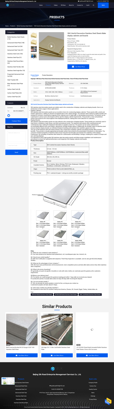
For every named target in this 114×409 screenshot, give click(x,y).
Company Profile (93, 382)
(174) (15, 38)
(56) (15, 75)
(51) (14, 57)
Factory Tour (93, 386)
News (92, 392)
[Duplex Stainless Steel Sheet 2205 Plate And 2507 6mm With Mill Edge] (92, 329)
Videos (56, 5)
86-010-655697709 (103, 1)
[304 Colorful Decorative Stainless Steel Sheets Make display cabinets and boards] (51, 46)
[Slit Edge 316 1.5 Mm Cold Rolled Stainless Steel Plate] (22, 329)
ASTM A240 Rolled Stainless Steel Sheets (66, 294)
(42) (14, 93)
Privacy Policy (93, 399)
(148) (15, 43)
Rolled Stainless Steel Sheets (24, 26)
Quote (103, 5)
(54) (14, 46)
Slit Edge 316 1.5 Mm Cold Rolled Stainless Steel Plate (20, 348)
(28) (15, 67)
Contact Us (80, 5)
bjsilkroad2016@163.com (86, 1)
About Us (71, 5)
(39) (12, 80)
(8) (13, 89)
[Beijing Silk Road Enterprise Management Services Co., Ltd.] (10, 5)
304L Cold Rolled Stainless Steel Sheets (90, 294)
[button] (34, 58)
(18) (16, 70)
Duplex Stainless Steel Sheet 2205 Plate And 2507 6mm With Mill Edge (91, 348)
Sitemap (93, 396)
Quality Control (93, 389)
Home (40, 5)
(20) (14, 96)
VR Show (63, 5)
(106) (15, 54)
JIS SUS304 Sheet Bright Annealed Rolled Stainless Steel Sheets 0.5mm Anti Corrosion (56, 348)
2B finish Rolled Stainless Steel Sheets (42, 294)
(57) (15, 50)
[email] (9, 115)
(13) (15, 84)
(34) (15, 62)
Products (48, 5)
